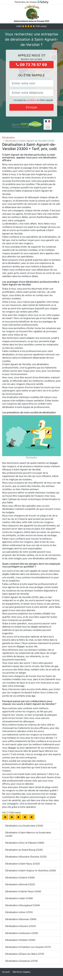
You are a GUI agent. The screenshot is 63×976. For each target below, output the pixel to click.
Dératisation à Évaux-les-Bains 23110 (24, 953)
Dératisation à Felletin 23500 (20, 940)
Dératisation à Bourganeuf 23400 (22, 905)
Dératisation (8, 137)
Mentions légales (21, 971)
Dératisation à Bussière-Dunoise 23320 (26, 856)
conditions (31, 100)
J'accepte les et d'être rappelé (33, 100)
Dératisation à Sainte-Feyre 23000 (23, 891)
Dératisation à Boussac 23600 (20, 919)
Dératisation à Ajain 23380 (19, 898)
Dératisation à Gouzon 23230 (20, 926)
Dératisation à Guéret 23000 (20, 877)
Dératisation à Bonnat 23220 (20, 884)
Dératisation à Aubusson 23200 (21, 933)
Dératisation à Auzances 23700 (21, 960)
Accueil (6, 971)
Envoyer (31, 107)
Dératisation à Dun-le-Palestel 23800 (24, 842)
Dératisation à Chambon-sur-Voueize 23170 (28, 947)
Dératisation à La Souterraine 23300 (24, 825)
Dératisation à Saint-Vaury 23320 (22, 863)
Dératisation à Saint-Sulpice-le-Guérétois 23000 (30, 870)
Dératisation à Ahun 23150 (19, 912)
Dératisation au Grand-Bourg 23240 (24, 849)
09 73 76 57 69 (33, 64)
